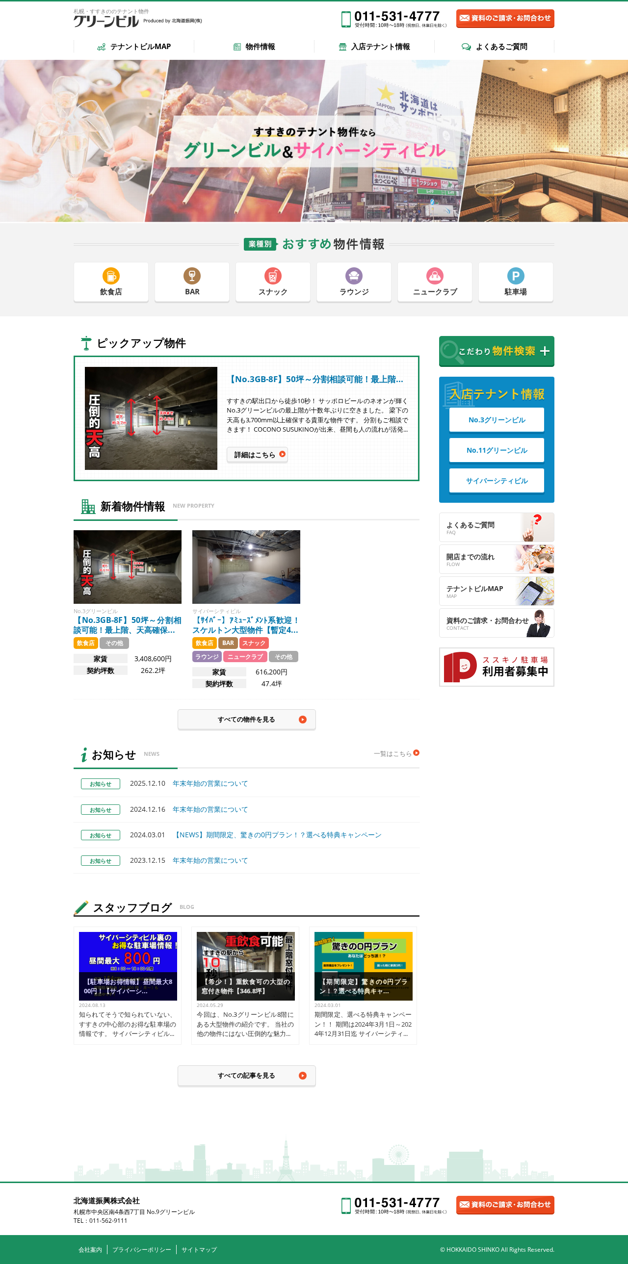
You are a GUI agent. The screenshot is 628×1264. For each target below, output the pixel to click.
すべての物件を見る (246, 719)
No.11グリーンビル (497, 450)
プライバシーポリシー (141, 1249)
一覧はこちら (393, 753)
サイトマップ (199, 1249)
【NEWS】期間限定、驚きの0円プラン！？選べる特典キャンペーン (256, 834)
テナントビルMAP (140, 46)
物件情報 (260, 46)
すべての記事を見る (246, 1075)
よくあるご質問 (501, 46)
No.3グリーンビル (497, 419)
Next (400, 342)
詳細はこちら (255, 454)
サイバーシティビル (497, 480)
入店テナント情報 (380, 46)
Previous (353, 342)
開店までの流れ (470, 556)
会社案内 (90, 1249)
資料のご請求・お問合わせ (487, 620)
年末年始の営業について (189, 783)
